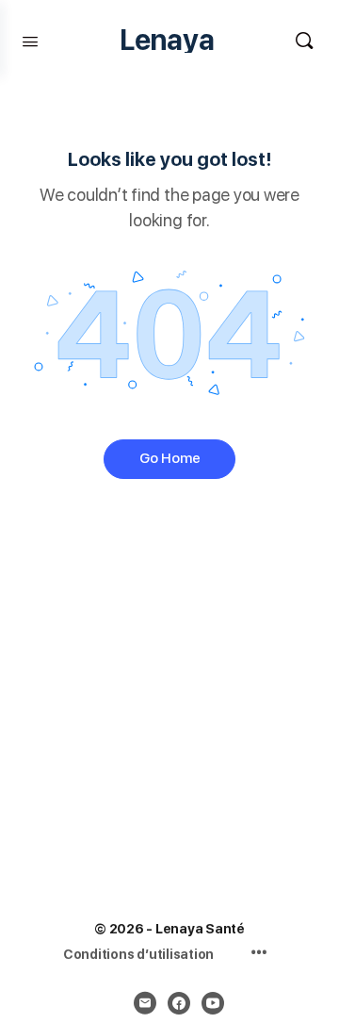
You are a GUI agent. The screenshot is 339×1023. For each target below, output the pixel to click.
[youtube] (213, 1003)
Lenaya (167, 40)
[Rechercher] (304, 40)
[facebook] (179, 1003)
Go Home (170, 458)
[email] (145, 1003)
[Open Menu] (30, 39)
